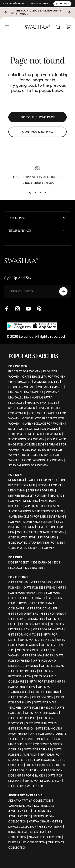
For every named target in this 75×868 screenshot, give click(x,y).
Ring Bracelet (20, 382)
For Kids (15, 557)
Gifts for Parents (37, 749)
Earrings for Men (41, 490)
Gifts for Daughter (42, 608)
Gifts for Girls (52, 614)
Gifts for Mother (33, 624)
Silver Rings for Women (26, 439)
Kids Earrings (41, 562)
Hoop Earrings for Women (42, 460)
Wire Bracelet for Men (42, 506)
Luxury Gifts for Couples (45, 765)
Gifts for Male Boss (37, 655)
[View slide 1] (30, 192)
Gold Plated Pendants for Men (40, 532)
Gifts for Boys (52, 666)
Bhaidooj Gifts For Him (26, 832)
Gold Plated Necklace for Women (34, 434)
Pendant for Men (51, 485)
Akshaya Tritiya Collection (29, 800)
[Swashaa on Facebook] (6, 308)
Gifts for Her (41, 582)
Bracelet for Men (40, 480)
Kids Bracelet (18, 562)
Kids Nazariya (35, 568)
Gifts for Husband (45, 692)
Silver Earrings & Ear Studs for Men (35, 511)
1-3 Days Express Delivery (37, 183)
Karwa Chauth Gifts (44, 821)
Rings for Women (21, 408)
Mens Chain (16, 490)
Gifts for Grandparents (48, 734)
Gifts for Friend (20, 728)
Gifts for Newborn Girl (26, 786)
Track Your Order (38, 3)
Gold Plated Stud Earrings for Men (35, 543)
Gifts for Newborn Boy (43, 781)
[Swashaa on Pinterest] (39, 308)
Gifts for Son (42, 697)
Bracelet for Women (24, 371)
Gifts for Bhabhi (32, 598)
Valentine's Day (19, 806)
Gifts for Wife (28, 650)
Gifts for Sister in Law (37, 640)
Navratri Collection (45, 837)
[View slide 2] (35, 192)
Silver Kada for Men (38, 522)
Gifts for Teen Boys (39, 708)
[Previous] (5, 12)
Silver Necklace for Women (43, 423)
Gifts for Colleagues (41, 713)
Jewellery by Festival (26, 795)
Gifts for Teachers (40, 760)
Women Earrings (50, 387)
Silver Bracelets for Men (27, 516)
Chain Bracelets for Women (43, 376)
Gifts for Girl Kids (31, 775)
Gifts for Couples (22, 718)
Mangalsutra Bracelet (25, 392)
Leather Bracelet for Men (27, 496)
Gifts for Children (24, 770)
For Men (15, 475)
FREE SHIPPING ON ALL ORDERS (37, 177)
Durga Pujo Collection (26, 842)
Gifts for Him (18, 582)
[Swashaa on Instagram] (17, 308)
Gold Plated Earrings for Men (31, 548)
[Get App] (32, 326)
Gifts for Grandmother (26, 619)
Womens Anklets (46, 382)
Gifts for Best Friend (39, 587)
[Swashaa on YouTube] (28, 308)
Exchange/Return (13, 3)
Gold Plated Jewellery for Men (32, 537)
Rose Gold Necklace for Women (33, 429)
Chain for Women (21, 387)
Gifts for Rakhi (50, 827)
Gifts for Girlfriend (23, 614)
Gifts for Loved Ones (26, 739)
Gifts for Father (41, 681)
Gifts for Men (18, 697)
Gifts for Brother (22, 671)
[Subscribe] (63, 291)
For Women (17, 366)
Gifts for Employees (41, 723)
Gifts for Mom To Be (24, 634)
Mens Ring (30, 501)
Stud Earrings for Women (28, 465)
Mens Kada (16, 480)
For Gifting (18, 577)
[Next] (69, 12)
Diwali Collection (22, 827)
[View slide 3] (40, 192)
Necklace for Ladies (42, 403)
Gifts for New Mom (48, 629)
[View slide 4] (45, 192)
